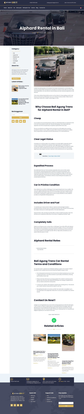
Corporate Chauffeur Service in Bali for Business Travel (68, 362)
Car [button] (14, 7)
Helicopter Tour (26, 7)
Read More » (35, 363)
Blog (37, 7)
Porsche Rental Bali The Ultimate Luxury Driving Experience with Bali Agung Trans (23, 101)
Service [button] (33, 7)
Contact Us (42, 7)
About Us (10, 7)
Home (5, 7)
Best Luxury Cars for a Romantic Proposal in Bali (23, 87)
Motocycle (18, 7)
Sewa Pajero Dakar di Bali (54, 156)
